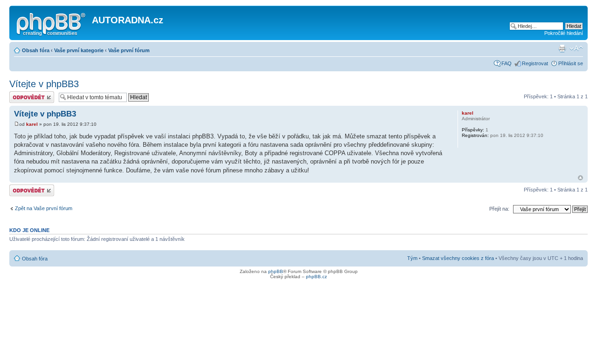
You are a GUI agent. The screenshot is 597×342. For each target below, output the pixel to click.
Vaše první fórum (129, 50)
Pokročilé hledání (563, 33)
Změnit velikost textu (576, 48)
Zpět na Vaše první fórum (43, 208)
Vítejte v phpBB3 (44, 84)
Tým (412, 258)
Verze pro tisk (562, 48)
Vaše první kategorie (79, 50)
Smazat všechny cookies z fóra (458, 258)
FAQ (506, 63)
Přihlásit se (570, 63)
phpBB (275, 271)
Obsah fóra (35, 50)
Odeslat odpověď (29, 94)
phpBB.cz (316, 276)
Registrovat (535, 63)
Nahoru (580, 177)
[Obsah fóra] (52, 23)
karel (32, 124)
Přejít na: (499, 209)
